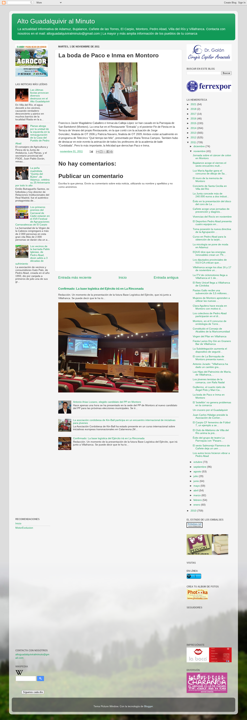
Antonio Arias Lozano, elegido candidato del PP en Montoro (107, 402)
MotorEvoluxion (24, 527)
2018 (194, 109)
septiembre (200, 467)
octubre (198, 462)
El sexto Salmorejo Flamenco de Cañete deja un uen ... (211, 447)
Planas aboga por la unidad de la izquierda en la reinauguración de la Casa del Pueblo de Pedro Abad (32, 135)
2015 (194, 123)
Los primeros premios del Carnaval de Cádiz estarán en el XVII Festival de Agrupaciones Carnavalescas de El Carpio (32, 216)
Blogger (148, 706)
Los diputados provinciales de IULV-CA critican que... (210, 261)
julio (196, 476)
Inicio (123, 277)
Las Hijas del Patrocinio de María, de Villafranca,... (212, 373)
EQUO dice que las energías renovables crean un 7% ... (209, 253)
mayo (197, 485)
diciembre (199, 146)
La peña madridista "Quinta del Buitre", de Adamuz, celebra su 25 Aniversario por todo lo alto (32, 177)
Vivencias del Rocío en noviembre (212, 216)
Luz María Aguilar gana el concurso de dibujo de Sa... (210, 172)
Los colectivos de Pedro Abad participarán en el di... (210, 315)
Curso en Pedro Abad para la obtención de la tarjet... (209, 238)
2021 (194, 104)
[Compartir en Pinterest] (111, 151)
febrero (198, 500)
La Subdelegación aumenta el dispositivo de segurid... (210, 350)
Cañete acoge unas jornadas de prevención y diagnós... (211, 210)
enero (197, 504)
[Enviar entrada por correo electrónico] (91, 151)
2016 (194, 118)
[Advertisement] (32, 345)
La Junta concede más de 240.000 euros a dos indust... (211, 195)
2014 (194, 128)
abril (196, 490)
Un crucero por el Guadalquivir (210, 410)
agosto (197, 471)
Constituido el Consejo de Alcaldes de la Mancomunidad (211, 330)
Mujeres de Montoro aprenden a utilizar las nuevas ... (211, 299)
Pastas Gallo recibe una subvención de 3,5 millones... (211, 292)
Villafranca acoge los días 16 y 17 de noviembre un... (212, 269)
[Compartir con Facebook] (108, 151)
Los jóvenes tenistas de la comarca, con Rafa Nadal (209, 381)
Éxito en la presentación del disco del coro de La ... (212, 203)
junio (196, 481)
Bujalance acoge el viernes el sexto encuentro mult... (209, 164)
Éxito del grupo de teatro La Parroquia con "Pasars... (209, 439)
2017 (194, 114)
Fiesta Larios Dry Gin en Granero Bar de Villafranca (212, 342)
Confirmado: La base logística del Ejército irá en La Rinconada (101, 288)
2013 (194, 132)
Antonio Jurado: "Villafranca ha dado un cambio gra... (210, 365)
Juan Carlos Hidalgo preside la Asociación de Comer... (210, 416)
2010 (194, 510)
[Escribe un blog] (101, 151)
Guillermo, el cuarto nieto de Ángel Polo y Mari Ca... (209, 388)
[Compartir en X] (104, 151)
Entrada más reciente (74, 277)
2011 (194, 142)
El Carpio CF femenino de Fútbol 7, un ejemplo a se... (211, 424)
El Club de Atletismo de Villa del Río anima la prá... (211, 431)
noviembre (199, 151)
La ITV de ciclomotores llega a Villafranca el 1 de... (210, 276)
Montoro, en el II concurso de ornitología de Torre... (209, 322)
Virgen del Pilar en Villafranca (209, 336)
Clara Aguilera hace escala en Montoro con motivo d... (210, 307)
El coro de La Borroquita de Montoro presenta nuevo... (209, 358)
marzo (197, 495)
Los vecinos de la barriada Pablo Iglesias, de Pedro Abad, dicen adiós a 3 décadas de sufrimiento (32, 255)
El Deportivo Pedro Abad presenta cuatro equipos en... (212, 223)
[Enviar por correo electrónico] (97, 151)
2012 (194, 137)
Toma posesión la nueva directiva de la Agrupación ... (212, 230)
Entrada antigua (166, 277)
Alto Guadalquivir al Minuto (56, 21)
